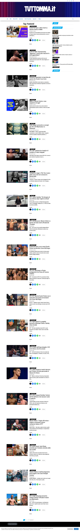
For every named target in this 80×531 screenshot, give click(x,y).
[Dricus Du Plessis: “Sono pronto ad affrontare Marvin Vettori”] (55, 60)
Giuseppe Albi (32, 80)
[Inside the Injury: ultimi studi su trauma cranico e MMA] (17, 31)
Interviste (21, 18)
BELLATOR (15, 18)
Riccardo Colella (33, 56)
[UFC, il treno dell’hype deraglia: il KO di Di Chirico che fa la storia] (17, 350)
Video (40, 18)
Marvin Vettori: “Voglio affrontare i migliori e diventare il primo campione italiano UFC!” (39, 422)
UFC (10, 18)
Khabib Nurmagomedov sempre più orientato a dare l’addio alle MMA (62, 36)
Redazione (32, 200)
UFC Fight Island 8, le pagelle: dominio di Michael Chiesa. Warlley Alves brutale (39, 323)
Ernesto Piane (33, 31)
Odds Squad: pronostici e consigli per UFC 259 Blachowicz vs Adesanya (39, 126)
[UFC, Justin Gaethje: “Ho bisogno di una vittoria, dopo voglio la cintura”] (17, 200)
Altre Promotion (28, 18)
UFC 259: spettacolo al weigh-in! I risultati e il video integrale (38, 151)
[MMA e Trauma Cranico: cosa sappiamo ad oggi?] (17, 104)
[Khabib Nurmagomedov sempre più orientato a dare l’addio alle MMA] (55, 32)
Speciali (34, 18)
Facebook (68, 1)
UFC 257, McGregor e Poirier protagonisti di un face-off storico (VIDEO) (39, 272)
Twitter (71, 1)
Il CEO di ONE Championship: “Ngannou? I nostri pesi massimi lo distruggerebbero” (39, 53)
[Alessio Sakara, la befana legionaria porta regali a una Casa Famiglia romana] (17, 475)
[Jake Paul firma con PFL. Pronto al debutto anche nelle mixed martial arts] (55, 41)
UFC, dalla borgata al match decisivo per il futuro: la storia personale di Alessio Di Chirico (39, 371)
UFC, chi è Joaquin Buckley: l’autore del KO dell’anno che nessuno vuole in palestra (39, 396)
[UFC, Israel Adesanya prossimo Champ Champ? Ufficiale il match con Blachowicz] (17, 499)
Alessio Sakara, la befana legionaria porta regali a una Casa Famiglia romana (39, 473)
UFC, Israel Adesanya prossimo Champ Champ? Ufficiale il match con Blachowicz (39, 497)
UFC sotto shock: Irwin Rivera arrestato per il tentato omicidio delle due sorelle (40, 447)
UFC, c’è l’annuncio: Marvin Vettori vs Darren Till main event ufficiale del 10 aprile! (39, 222)
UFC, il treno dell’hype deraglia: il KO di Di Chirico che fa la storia (39, 348)
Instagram (69, 1)
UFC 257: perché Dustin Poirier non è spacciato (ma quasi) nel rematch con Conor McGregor (39, 297)
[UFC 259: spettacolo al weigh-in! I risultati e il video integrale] (17, 154)
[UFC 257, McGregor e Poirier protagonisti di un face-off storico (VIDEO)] (17, 274)
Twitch (73, 1)
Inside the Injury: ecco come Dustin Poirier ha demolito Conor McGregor (39, 247)
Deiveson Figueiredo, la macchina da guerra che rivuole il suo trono (39, 78)
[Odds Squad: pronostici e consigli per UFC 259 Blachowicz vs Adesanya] (17, 128)
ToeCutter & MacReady (34, 130)
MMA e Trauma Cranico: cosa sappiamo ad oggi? (37, 102)
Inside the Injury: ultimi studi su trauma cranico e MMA (38, 28)
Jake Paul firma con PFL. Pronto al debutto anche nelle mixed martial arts (62, 45)
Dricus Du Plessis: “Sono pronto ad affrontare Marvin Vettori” (62, 65)
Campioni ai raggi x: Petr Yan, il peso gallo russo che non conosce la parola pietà (39, 174)
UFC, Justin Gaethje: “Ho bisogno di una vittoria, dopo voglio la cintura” (39, 198)
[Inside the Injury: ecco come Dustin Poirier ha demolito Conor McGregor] (17, 250)
